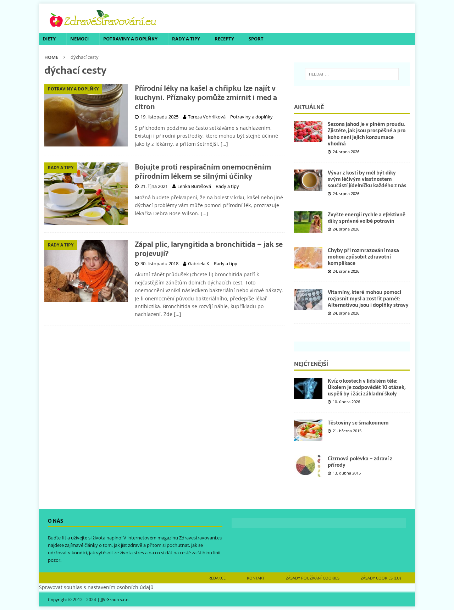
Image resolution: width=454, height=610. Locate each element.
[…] (224, 143)
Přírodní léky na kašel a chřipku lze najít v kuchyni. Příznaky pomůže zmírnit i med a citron (206, 97)
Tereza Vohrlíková (207, 116)
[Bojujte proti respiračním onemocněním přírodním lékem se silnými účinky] (86, 193)
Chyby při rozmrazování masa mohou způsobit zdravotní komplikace (363, 256)
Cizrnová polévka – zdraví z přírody (360, 462)
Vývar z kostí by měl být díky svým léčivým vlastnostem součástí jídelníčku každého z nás (367, 179)
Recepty (224, 38)
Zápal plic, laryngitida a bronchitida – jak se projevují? (209, 249)
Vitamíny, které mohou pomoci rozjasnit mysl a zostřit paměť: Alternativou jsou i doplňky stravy (368, 298)
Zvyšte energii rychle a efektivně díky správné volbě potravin (366, 218)
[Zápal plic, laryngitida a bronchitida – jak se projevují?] (86, 271)
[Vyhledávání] (352, 74)
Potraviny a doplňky (130, 38)
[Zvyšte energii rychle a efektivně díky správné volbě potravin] (308, 222)
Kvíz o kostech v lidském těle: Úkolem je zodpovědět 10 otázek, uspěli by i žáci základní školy (366, 387)
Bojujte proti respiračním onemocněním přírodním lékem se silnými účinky (203, 171)
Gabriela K (198, 263)
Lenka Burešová (194, 186)
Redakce (217, 578)
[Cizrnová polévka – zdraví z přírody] (308, 466)
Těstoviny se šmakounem (358, 423)
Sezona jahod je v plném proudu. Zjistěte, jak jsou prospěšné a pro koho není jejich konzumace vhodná (366, 134)
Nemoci (79, 38)
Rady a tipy (186, 38)
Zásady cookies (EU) (381, 578)
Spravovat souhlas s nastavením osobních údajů (96, 587)
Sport (256, 38)
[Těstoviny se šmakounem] (308, 430)
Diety (49, 38)
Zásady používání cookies (312, 578)
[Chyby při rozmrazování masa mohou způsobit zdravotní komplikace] (308, 257)
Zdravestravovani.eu (200, 537)
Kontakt (256, 578)
